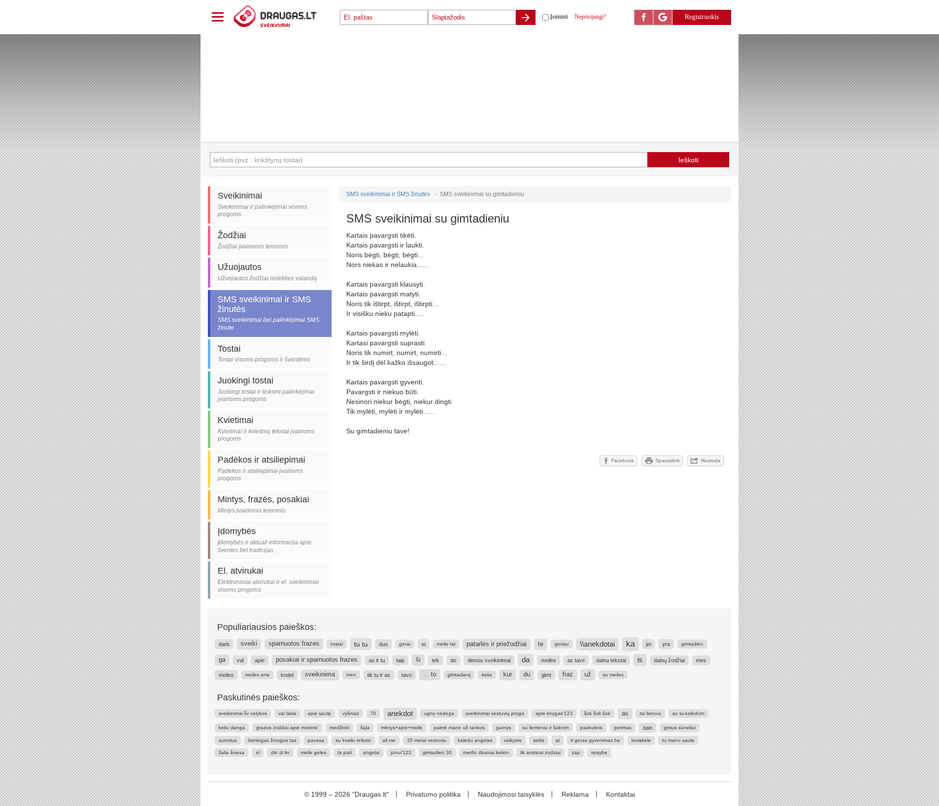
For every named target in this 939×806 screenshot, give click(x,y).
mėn (351, 674)
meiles (226, 675)
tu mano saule (678, 740)
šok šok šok (597, 713)
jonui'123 (401, 752)
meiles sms (257, 674)
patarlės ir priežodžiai (497, 644)
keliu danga (232, 727)
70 (373, 713)
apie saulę (319, 713)
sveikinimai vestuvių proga (495, 713)
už (587, 674)
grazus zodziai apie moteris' (287, 727)
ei (423, 644)
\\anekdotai (597, 644)
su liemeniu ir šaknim (545, 727)
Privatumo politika (433, 794)
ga (222, 659)
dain (647, 728)
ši (418, 659)
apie (260, 660)
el (258, 752)
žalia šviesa (232, 752)
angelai (371, 752)
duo (383, 644)
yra (666, 644)
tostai (337, 644)
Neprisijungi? (590, 16)
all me (389, 740)
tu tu (361, 644)
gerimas (622, 727)
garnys (503, 727)
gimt (546, 675)
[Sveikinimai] (286, 17)
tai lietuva (650, 713)
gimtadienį (458, 674)
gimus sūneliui (679, 727)
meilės (548, 660)
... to (429, 674)
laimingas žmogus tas (272, 740)
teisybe (599, 752)
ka (630, 644)
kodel (287, 675)
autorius (228, 740)
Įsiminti (559, 16)
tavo (407, 675)
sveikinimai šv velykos (243, 713)
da (526, 660)
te (540, 644)
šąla (365, 727)
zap (576, 752)
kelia (487, 674)
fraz (567, 674)
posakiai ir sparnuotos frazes (317, 659)
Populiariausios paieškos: (266, 627)
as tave (576, 660)
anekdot (400, 713)
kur (507, 674)
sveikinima (320, 674)
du (526, 674)
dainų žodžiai (669, 660)
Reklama (575, 794)
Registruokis (702, 17)
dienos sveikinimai (489, 660)
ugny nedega (439, 713)
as (625, 713)
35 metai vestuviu (427, 740)
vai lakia (287, 713)
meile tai (446, 644)
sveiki (249, 643)
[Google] (662, 17)
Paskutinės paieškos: (258, 697)
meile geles (313, 752)
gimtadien (692, 644)
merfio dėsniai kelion (486, 752)
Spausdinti (667, 460)
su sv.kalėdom (688, 713)
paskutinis (591, 727)
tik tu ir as (378, 675)
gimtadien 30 (437, 752)
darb (224, 644)
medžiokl (339, 727)
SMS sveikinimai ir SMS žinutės (388, 194)
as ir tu (377, 660)
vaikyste (513, 740)
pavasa (316, 740)
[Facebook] (643, 17)
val (240, 660)
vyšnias (350, 713)
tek (435, 660)
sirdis (538, 740)
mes (701, 660)
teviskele (641, 740)
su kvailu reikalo (353, 740)
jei (648, 644)
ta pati (344, 752)
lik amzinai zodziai (540, 752)
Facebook (622, 460)
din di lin (280, 752)
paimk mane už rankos (459, 727)
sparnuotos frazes (293, 643)
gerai (404, 644)
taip (400, 660)
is (640, 660)
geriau (562, 644)
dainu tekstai (611, 660)
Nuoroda (710, 460)
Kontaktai (620, 794)
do (453, 660)
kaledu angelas (475, 740)
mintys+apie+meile (402, 727)
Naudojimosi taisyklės (511, 794)
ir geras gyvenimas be (595, 740)
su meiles (613, 674)
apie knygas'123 (554, 713)
